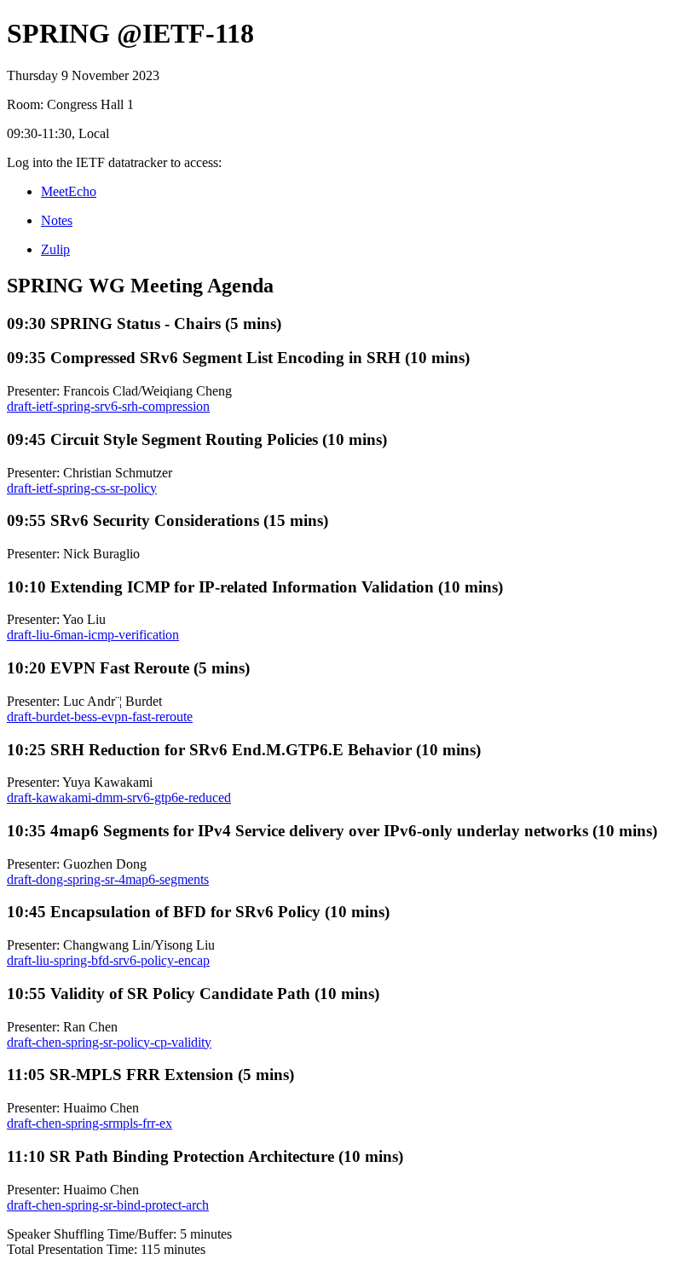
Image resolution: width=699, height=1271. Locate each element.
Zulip (55, 249)
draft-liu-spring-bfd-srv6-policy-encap (108, 960)
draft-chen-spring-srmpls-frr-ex (89, 1123)
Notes (56, 220)
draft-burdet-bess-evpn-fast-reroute (100, 716)
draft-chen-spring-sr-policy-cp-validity (109, 1042)
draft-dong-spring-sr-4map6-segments (108, 879)
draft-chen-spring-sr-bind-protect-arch (108, 1205)
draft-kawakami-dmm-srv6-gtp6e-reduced (119, 797)
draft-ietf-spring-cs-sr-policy (82, 488)
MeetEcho (68, 191)
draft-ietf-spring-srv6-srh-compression (108, 406)
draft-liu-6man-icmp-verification (93, 634)
